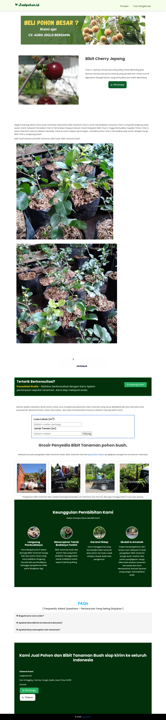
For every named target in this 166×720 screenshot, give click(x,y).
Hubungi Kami (136, 384)
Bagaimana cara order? (31, 615)
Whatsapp (30, 690)
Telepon (29, 697)
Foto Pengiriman (142, 6)
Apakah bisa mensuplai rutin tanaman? (39, 629)
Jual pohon (86, 717)
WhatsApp (119, 84)
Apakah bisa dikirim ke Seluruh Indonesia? (40, 622)
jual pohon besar (96, 454)
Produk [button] (124, 6)
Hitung (87, 433)
